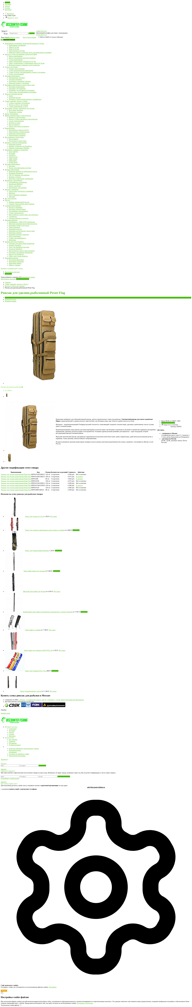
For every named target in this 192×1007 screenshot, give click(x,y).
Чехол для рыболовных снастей (31, 691)
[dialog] (96, 891)
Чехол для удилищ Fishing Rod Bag (37, 550)
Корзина (10, 14)
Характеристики (10, 299)
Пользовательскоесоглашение (15, 751)
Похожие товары (10, 301)
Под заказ (53, 516)
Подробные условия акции (10, 778)
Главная (7, 2)
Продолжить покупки (12, 272)
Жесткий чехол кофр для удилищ (34, 591)
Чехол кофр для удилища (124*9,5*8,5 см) (38, 650)
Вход (24, 37)
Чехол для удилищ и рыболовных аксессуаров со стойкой (44, 530)
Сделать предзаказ (64, 776)
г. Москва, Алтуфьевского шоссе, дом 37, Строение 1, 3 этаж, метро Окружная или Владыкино (51, 700)
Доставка (8, 4)
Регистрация (31, 37)
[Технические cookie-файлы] (21, 1005)
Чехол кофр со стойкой (33, 630)
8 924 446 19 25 (41, 35)
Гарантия (12, 741)
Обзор (7, 297)
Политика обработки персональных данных (24, 748)
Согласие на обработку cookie (19, 754)
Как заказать (13, 739)
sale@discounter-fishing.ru (96, 787)
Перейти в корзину (22, 279)
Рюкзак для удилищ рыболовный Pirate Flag (16, 474)
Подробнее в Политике (85, 1003)
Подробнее (52, 987)
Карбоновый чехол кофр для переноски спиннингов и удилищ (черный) (47, 612)
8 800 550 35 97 (41, 31)
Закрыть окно (5, 713)
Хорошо (4, 990)
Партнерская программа (17, 756)
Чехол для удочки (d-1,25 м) (34, 516)
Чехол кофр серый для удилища (34, 571)
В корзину (8, 274)
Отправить (42, 765)
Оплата (7, 6)
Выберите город (14, 37)
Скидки (7, 8)
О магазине (13, 729)
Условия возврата (15, 745)
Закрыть (3, 769)
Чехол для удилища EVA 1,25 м (35, 671)
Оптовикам (13, 743)
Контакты (8, 10)
